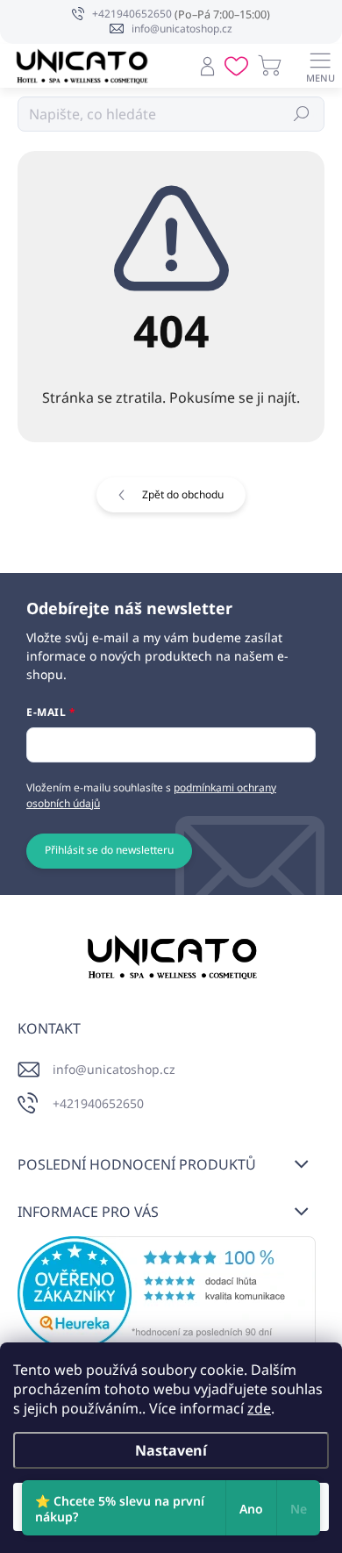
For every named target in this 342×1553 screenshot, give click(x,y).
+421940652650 (98, 1103)
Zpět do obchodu (183, 494)
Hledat (302, 113)
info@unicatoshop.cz (114, 1069)
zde (259, 1408)
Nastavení (171, 1450)
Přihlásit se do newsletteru (109, 849)
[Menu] (320, 66)
